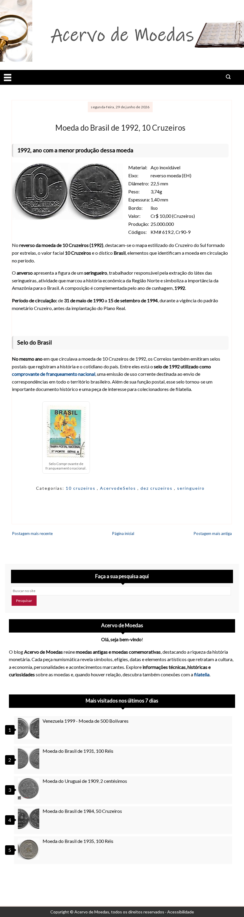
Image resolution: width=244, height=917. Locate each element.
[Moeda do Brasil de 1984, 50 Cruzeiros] (29, 819)
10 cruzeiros (81, 488)
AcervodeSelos (118, 488)
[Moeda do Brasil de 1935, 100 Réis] (29, 849)
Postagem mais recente (32, 533)
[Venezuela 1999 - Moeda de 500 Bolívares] (29, 728)
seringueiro (191, 488)
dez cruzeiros (157, 488)
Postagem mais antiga (213, 533)
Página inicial (123, 533)
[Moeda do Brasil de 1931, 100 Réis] (29, 758)
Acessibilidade (180, 911)
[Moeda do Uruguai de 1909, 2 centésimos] (29, 788)
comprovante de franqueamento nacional (53, 374)
